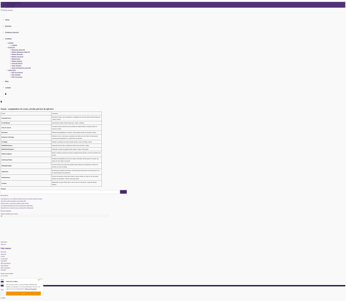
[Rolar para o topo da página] (1, 287)
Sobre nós (3, 244)
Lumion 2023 (4, 258)
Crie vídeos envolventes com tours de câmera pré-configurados (17, 205)
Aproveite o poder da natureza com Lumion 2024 (13, 201)
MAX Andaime (4, 265)
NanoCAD (3, 254)
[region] (23, 287)
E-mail (3, 279)
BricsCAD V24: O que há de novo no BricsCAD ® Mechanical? (17, 208)
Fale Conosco (6, 248)
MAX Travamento (5, 267)
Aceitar (23, 293)
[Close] (40, 279)
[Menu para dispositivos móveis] (2, 101)
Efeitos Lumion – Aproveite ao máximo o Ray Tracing (15, 203)
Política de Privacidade (30, 289)
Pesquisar (3, 188)
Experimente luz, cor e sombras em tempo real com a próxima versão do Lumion (21, 198)
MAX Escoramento (6, 263)
